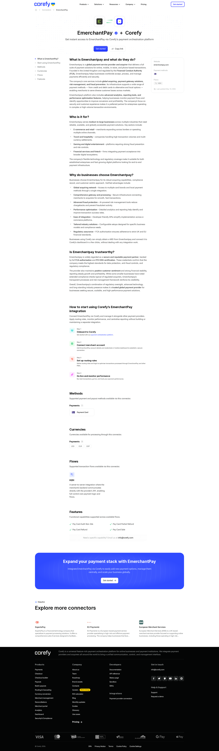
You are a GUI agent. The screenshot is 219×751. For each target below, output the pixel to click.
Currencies (42, 71)
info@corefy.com (125, 538)
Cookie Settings (135, 746)
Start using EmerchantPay (48, 63)
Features (41, 79)
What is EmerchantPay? (47, 59)
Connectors (46, 10)
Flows (40, 75)
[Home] (36, 10)
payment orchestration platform (102, 335)
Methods (41, 67)
